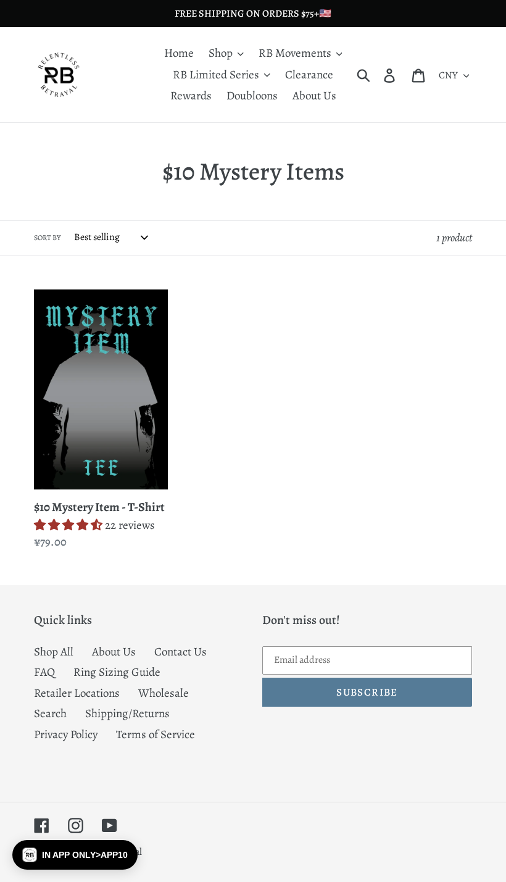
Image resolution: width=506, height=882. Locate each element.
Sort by (47, 238)
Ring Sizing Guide (116, 672)
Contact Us (180, 652)
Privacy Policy (65, 734)
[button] (75, 855)
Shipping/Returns (127, 713)
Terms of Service (155, 734)
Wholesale (163, 693)
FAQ (44, 672)
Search (50, 713)
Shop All (53, 652)
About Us (114, 652)
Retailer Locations (77, 693)
